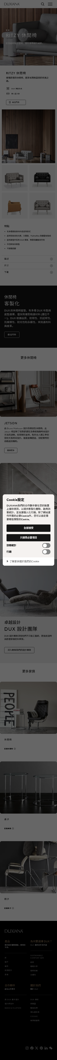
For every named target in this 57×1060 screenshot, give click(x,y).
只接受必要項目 (28, 537)
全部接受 (28, 527)
